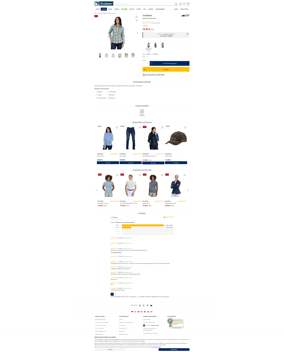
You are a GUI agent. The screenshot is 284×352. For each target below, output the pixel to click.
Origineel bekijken (117, 252)
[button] (124, 9)
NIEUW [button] (97, 9)
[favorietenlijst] (184, 4)
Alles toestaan (174, 349)
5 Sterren (117, 225)
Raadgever (156, 54)
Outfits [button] (139, 9)
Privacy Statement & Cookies (150, 333)
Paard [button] (110, 9)
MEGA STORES (184, 9)
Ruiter (96, 13)
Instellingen (109, 349)
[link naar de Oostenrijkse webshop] (136, 311)
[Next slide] (137, 33)
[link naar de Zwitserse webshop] (139, 311)
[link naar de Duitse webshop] (132, 311)
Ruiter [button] (104, 9)
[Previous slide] (96, 33)
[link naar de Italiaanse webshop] (151, 311)
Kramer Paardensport (150, 316)
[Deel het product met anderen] (136, 20)
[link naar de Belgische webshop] (145, 311)
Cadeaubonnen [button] (160, 9)
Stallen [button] (131, 9)
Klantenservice (123, 316)
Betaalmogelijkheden (100, 319)
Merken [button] (151, 9)
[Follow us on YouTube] (151, 305)
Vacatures (151, 325)
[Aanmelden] (180, 4)
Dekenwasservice (123, 334)
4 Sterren (117, 227)
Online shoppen (100, 316)
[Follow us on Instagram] (139, 305)
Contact (121, 319)
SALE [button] (144, 9)
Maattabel (148, 54)
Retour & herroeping (100, 325)
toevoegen (108, 163)
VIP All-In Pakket (99, 328)
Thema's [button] (116, 9)
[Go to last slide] (96, 190)
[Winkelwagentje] (188, 4)
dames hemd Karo (112, 13)
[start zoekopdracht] (176, 4)
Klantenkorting (123, 328)
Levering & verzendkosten (101, 322)
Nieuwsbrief (122, 325)
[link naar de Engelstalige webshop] (148, 311)
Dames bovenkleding (102, 13)
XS (144, 56)
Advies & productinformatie (126, 322)
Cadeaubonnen (99, 334)
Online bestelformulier (100, 331)
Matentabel (122, 331)
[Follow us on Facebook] (143, 305)
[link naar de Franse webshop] (142, 311)
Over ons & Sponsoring (149, 322)
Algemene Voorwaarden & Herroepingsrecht (149, 329)
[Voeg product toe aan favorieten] (136, 16)
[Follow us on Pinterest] (147, 305)
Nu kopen (166, 69)
